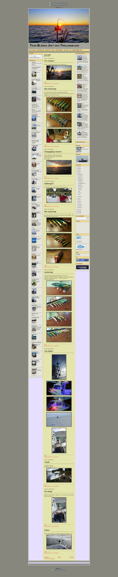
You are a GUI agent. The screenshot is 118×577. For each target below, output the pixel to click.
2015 (78, 173)
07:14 (52, 83)
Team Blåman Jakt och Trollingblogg (54, 45)
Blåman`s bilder (47, 56)
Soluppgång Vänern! (53, 152)
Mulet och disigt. (39, 171)
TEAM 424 (33, 254)
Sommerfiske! (39, 80)
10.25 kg (83, 122)
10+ (37, 146)
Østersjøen (38, 297)
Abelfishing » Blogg (35, 140)
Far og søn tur (39, 271)
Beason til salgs (39, 213)
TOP (60, 568)
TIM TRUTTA (34, 62)
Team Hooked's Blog (35, 317)
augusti (79, 196)
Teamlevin (33, 229)
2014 (78, 209)
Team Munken (34, 245)
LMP (70, 50)
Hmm (32, 314)
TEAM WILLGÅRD (35, 145)
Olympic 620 (47, 50)
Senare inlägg (46, 557)
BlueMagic (33, 270)
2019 (78, 166)
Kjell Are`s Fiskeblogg (35, 212)
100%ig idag (38, 255)
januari (79, 207)
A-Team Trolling (34, 88)
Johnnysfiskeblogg (35, 262)
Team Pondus (34, 334)
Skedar (83, 103)
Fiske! (46, 530)
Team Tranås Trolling (35, 170)
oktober (79, 177)
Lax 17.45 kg (84, 65)
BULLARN (33, 187)
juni (79, 199)
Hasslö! (83, 113)
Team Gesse (34, 71)
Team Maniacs (34, 288)
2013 (78, 211)
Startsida (59, 557)
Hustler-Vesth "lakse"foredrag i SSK (39, 307)
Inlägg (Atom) (52, 558)
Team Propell (34, 96)
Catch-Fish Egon (34, 178)
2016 (78, 171)
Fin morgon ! (49, 61)
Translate (37, 57)
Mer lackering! (50, 89)
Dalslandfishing (34, 104)
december (80, 174)
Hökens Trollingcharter (36, 132)
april (79, 202)
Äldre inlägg (72, 557)
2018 (78, 168)
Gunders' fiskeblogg (35, 296)
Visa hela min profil (84, 149)
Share (45, 82)
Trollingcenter (40, 50)
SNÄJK (53, 50)
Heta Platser (32, 50)
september (80, 179)
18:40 (52, 206)
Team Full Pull (34, 237)
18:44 (52, 526)
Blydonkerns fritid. (35, 313)
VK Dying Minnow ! (85, 94)
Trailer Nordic (58, 50)
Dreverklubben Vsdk (77, 50)
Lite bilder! (48, 351)
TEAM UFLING (34, 305)
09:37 (52, 178)
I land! (47, 462)
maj (79, 201)
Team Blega (34, 162)
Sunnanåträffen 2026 (35, 68)
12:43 (52, 486)
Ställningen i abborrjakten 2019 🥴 (38, 206)
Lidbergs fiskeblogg (35, 360)
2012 (78, 212)
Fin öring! (48, 491)
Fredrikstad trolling (35, 220)
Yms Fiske (66, 50)
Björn (83, 147)
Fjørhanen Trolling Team (36, 79)
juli (78, 198)
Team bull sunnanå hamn (36, 67)
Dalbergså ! (49, 184)
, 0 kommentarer (56, 83)
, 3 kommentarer (56, 146)
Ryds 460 (38, 72)
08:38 (52, 146)
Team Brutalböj (34, 368)
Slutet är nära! (39, 263)
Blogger (61, 7)
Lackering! (48, 272)
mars (79, 204)
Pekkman (33, 109)
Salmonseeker (34, 195)
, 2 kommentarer (56, 486)
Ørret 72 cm (38, 179)
